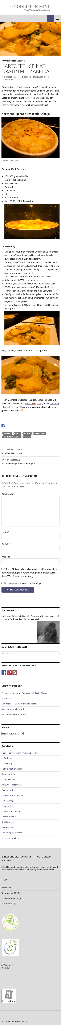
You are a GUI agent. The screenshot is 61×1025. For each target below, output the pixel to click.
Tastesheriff (7, 790)
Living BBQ (6, 763)
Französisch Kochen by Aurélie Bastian (19, 752)
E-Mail (5, 544)
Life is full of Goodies (11, 811)
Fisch (18, 433)
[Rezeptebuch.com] (8, 995)
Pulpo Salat (6, 698)
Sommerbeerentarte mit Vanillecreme (18, 703)
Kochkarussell (8, 822)
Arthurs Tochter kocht (12, 784)
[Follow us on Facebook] (3, 672)
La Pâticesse (7, 758)
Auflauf (7, 433)
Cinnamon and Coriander (12, 795)
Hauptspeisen (8, 61)
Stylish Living (7, 800)
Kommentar (7, 493)
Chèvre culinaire (8, 816)
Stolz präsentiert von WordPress (14, 1021)
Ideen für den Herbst (11, 451)
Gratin (27, 433)
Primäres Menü (57, 18)
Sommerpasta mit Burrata (13, 709)
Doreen (27, 77)
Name (5, 531)
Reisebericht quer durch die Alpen (18, 462)
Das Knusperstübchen (11, 832)
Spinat (27, 437)
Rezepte (20, 61)
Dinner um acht (8, 774)
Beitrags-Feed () (10, 893)
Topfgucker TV (8, 779)
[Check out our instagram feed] (14, 672)
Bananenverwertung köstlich (14, 714)
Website (5, 556)
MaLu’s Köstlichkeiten (11, 768)
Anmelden (6, 887)
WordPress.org (8, 903)
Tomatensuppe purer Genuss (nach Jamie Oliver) (24, 693)
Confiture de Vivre (10, 838)
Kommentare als (11, 898)
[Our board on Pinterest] (9, 672)
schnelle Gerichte (12, 437)
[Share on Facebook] (3, 425)
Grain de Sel (7, 806)
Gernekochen (7, 827)
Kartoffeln (40, 433)
